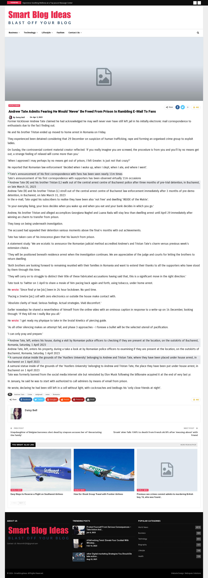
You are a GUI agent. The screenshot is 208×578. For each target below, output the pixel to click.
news (48, 394)
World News (14, 106)
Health (140, 556)
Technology (30, 32)
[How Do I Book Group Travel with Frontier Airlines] (104, 470)
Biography (142, 544)
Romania (56, 394)
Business (13, 32)
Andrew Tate (19, 394)
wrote (15, 289)
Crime (30, 394)
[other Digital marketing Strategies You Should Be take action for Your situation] (79, 557)
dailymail (38, 394)
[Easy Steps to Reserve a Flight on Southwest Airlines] (41, 470)
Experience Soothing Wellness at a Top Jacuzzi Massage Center (48, 3)
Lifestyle (46, 32)
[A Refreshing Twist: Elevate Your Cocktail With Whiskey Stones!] (79, 543)
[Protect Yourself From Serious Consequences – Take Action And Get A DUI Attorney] (79, 530)
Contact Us (74, 32)
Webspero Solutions (193, 573)
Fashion (60, 32)
